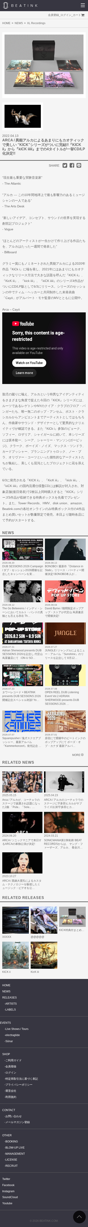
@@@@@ (37, 936)
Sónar (9, 1041)
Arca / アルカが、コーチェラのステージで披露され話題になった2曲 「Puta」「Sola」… (21, 803)
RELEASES (9, 997)
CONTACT (8, 1110)
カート (77, 15)
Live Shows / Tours (16, 1029)
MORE (76, 755)
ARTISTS (11, 1003)
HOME (6, 23)
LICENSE (11, 1159)
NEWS (19, 23)
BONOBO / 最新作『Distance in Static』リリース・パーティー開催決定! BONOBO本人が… (64, 570)
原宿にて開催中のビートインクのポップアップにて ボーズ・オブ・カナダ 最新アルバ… (65, 742)
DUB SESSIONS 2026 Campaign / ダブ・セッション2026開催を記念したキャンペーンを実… (22, 570)
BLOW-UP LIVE (15, 1147)
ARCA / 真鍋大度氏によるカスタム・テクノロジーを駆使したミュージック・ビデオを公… (22, 884)
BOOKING (11, 1141)
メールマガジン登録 (17, 1122)
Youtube (7, 1203)
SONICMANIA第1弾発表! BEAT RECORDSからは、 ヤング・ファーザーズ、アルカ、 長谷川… (63, 844)
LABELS (10, 1009)
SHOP (6, 1054)
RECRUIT (11, 1165)
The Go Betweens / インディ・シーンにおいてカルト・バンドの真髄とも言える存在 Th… (22, 612)
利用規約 (10, 1097)
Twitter (6, 1179)
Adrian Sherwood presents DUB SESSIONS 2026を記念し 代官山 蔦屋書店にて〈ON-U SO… (22, 654)
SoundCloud (10, 1197)
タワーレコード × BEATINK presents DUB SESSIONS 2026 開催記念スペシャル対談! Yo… (21, 696)
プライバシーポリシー (18, 1084)
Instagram (8, 1191)
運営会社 (10, 1090)
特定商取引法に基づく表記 (21, 1078)
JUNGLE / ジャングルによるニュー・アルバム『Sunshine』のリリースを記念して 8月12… (65, 654)
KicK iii (35, 972)
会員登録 (53, 15)
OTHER (7, 1135)
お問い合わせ (13, 1116)
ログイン (65, 15)
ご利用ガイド (13, 1060)
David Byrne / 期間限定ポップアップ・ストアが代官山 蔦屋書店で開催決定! (64, 612)
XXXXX (6, 936)
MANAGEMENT (15, 1153)
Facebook (8, 1185)
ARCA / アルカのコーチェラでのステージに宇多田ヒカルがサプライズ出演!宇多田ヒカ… (63, 803)
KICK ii (6, 972)
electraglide (12, 1035)
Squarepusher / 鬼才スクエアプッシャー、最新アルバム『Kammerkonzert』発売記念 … (21, 742)
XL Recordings (36, 23)
